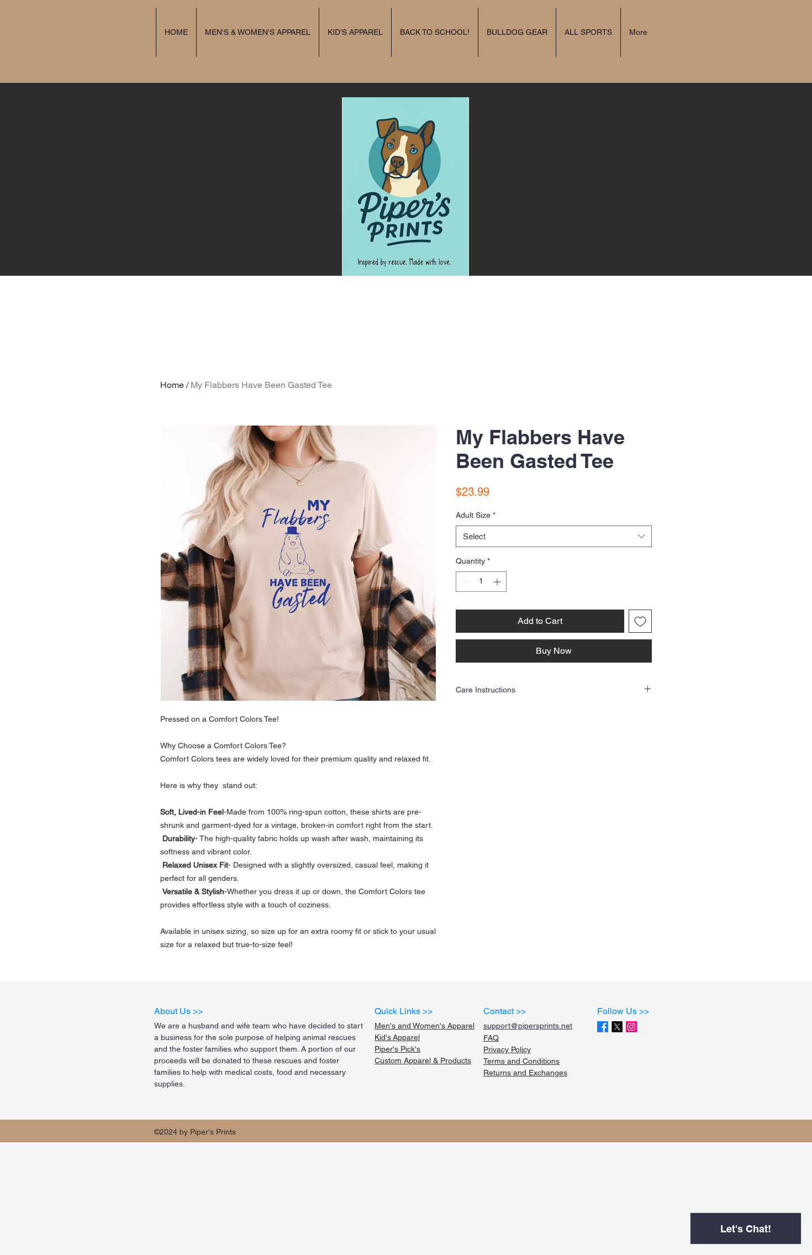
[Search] (665, 143)
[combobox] (554, 536)
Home (172, 385)
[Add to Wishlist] (640, 621)
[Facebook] (602, 1026)
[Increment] (498, 581)
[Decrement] (464, 581)
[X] (617, 1026)
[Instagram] (631, 1026)
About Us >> (178, 1011)
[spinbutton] (481, 581)
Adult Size (475, 515)
